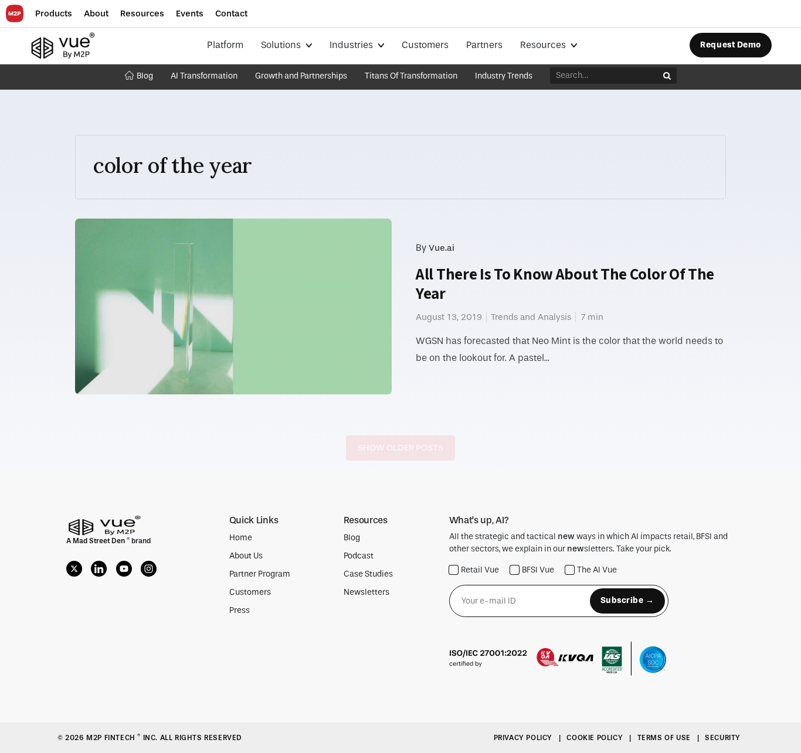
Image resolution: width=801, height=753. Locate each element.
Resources (544, 44)
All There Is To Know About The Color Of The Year (565, 283)
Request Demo (730, 45)
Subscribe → (627, 600)
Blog (145, 76)
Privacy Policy (524, 738)
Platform (225, 44)
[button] (53, 14)
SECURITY (723, 738)
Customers (425, 44)
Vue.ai (441, 248)
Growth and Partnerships (301, 76)
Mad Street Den (100, 541)
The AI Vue (597, 569)
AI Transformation (204, 76)
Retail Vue (480, 569)
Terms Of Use (665, 738)
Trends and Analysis (531, 317)
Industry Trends (503, 76)
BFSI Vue (538, 569)
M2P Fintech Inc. (122, 738)
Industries (352, 44)
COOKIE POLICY (595, 738)
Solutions (282, 44)
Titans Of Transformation (411, 76)
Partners (484, 44)
